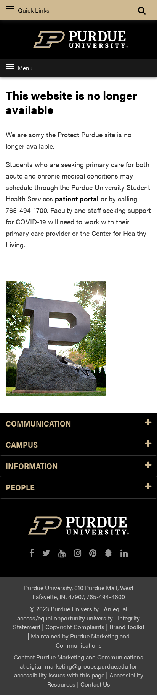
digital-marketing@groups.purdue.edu (77, 666)
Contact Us (95, 684)
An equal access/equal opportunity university (72, 613)
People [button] (20, 487)
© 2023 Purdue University (64, 608)
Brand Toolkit (126, 626)
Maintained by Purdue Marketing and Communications (80, 641)
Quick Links (34, 10)
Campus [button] (22, 445)
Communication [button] (38, 424)
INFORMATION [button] (32, 466)
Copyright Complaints (74, 626)
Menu (25, 67)
